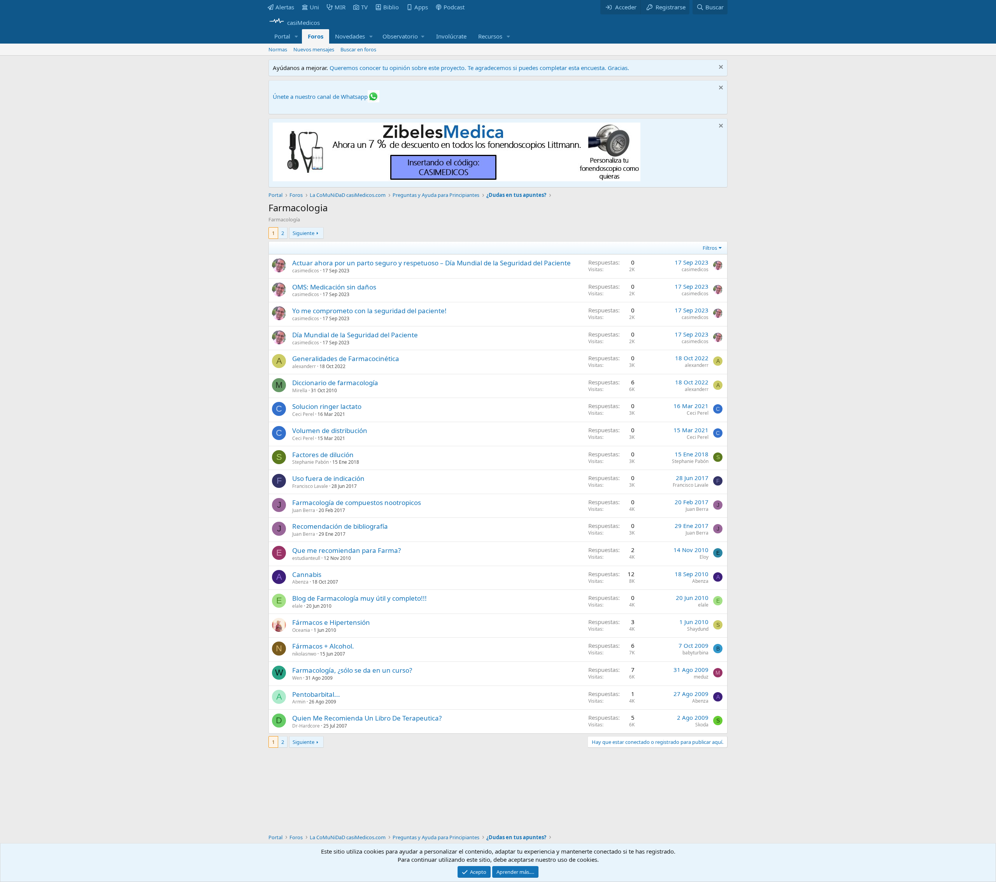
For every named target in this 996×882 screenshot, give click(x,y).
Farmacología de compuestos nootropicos (356, 502)
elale (297, 606)
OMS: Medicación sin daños (334, 286)
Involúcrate (451, 36)
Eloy (704, 557)
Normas (277, 49)
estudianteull (306, 558)
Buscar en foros (358, 49)
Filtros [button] (710, 247)
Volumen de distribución (329, 430)
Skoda (701, 724)
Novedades (350, 36)
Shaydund (697, 629)
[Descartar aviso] (720, 68)
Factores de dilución (323, 454)
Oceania (301, 630)
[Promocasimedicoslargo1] (456, 179)
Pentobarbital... (316, 694)
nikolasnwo (304, 654)
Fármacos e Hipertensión (331, 622)
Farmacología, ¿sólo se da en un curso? (352, 670)
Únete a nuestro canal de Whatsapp (320, 96)
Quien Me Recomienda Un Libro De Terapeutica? (367, 718)
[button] (296, 36)
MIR (340, 7)
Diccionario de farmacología (335, 382)
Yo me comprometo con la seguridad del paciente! (369, 310)
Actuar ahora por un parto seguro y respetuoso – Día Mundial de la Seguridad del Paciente (431, 262)
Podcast (454, 7)
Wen (297, 678)
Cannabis (306, 574)
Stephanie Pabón (310, 462)
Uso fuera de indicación (328, 478)
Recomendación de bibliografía (340, 526)
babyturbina (695, 652)
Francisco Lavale (310, 486)
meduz (701, 676)
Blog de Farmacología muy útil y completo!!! (359, 598)
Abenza (300, 582)
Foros (315, 36)
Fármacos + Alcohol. (323, 646)
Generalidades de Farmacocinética (345, 358)
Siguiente (303, 233)
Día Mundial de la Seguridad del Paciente (355, 334)
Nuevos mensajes (313, 49)
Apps (421, 7)
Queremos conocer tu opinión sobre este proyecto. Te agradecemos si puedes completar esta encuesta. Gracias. (479, 68)
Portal (282, 36)
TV (364, 7)
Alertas (284, 7)
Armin (298, 701)
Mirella (299, 390)
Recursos (490, 36)
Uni (314, 7)
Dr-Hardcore (306, 725)
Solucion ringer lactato (326, 406)
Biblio (391, 7)
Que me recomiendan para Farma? (346, 550)
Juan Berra (303, 510)
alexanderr (304, 366)
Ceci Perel (303, 414)
